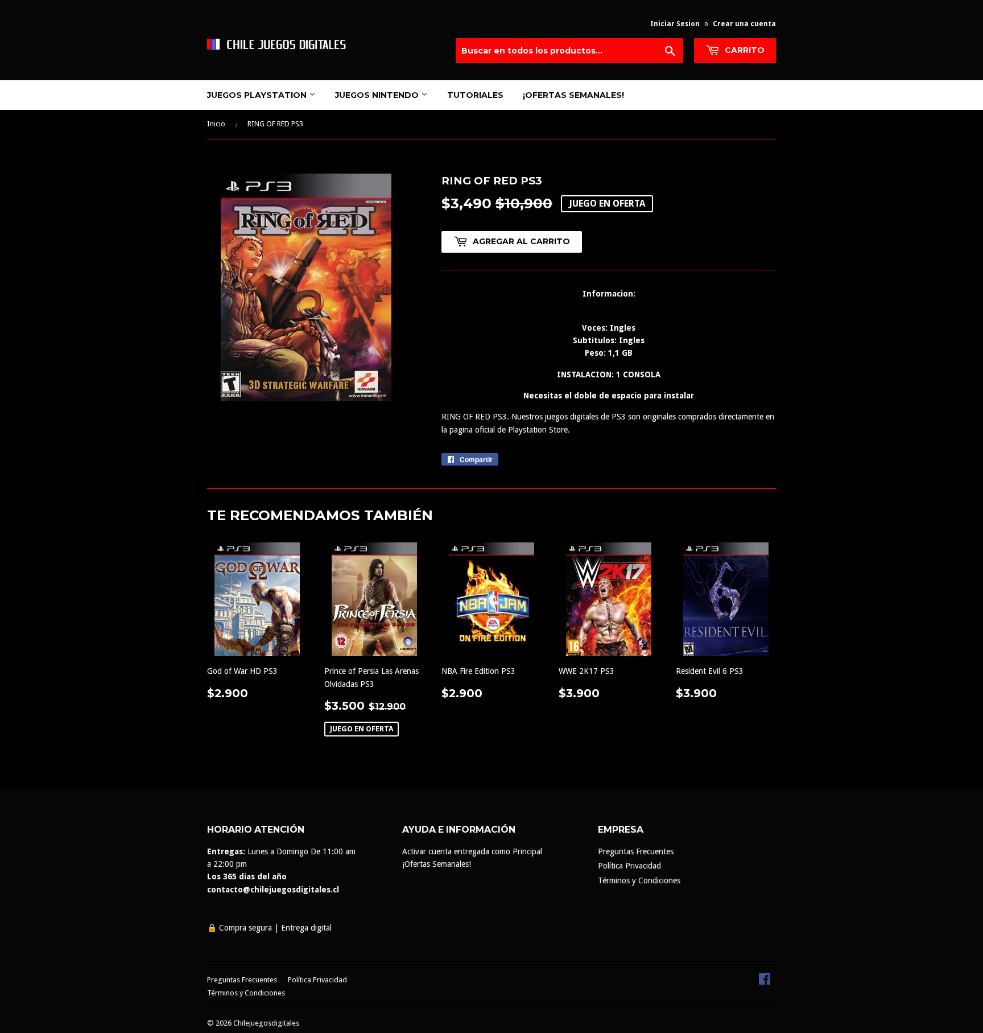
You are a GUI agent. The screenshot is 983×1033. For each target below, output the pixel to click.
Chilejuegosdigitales (266, 1023)
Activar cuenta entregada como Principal (472, 851)
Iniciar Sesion (675, 24)
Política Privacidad (629, 865)
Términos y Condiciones (639, 880)
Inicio (216, 124)
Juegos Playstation (258, 95)
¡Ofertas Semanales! (573, 95)
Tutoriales (475, 95)
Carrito (743, 50)
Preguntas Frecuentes (636, 851)
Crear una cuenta (744, 24)
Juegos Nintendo (378, 95)
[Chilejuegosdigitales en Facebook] (764, 981)
